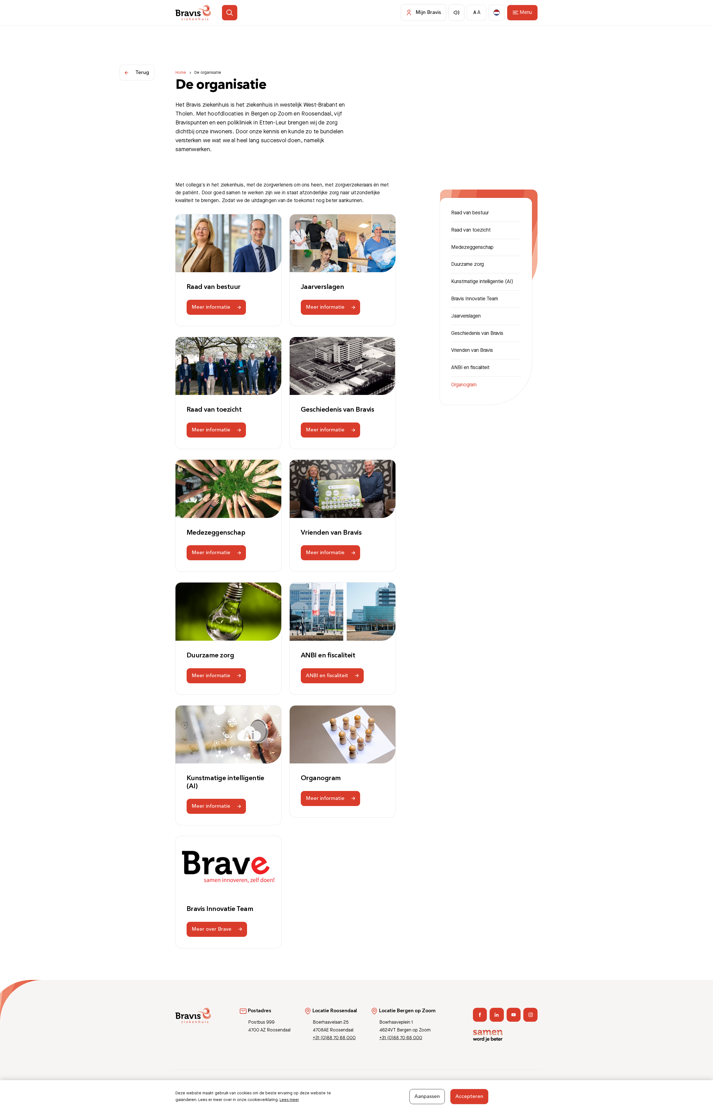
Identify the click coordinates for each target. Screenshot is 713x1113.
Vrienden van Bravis (331, 533)
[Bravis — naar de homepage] (193, 12)
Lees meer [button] (289, 1100)
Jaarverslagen (322, 287)
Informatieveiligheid (501, 1087)
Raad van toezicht (214, 410)
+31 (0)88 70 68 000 (334, 1038)
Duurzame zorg (210, 655)
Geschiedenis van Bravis (337, 410)
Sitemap (530, 1087)
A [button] (474, 12)
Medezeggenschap (216, 533)
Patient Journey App (441, 1087)
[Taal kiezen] (496, 12)
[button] (229, 12)
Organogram (321, 778)
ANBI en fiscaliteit (328, 655)
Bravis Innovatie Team (220, 909)
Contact (471, 1087)
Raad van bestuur (214, 287)
